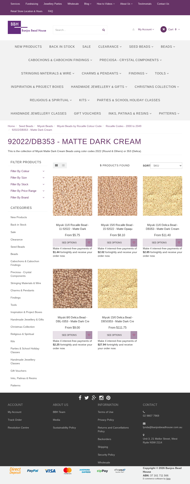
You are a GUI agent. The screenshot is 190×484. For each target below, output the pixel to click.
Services (15, 3)
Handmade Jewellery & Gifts (98, 86)
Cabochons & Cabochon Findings (59, 60)
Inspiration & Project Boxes (37, 86)
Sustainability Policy (64, 427)
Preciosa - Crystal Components (130, 60)
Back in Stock (62, 46)
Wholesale (73, 3)
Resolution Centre (18, 427)
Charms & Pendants (100, 73)
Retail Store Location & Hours (26, 11)
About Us (125, 3)
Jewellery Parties (53, 3)
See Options (69, 242)
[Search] (103, 30)
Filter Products (26, 162)
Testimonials (145, 3)
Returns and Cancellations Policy (113, 429)
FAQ (50, 11)
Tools (161, 73)
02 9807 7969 (151, 415)
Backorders (104, 439)
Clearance (109, 46)
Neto (168, 479)
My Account (144, 29)
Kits (83, 100)
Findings (137, 73)
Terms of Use (105, 411)
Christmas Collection (156, 86)
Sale (86, 46)
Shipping (103, 446)
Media (56, 419)
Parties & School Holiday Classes (128, 100)
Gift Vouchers (87, 113)
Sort (145, 165)
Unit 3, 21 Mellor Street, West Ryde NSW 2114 (160, 440)
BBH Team (59, 411)
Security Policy (106, 454)
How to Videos (105, 3)
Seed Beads (140, 46)
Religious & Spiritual (50, 100)
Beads (167, 46)
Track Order (15, 419)
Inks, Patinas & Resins (129, 113)
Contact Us (163, 3)
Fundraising (32, 3)
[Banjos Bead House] (27, 27)
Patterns (168, 113)
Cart (172, 29)
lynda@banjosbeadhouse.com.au (162, 427)
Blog (87, 3)
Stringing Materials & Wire (46, 73)
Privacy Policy (106, 419)
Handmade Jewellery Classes (39, 113)
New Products (28, 46)
